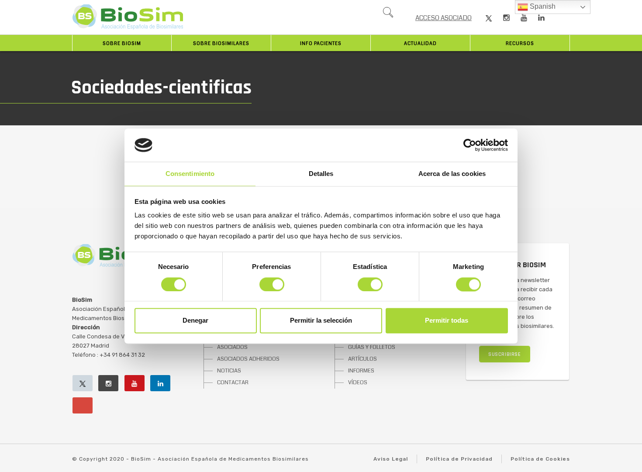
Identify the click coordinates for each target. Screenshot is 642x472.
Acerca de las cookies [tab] (452, 174)
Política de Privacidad (459, 459)
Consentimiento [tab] (190, 174)
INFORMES (361, 371)
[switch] (271, 284)
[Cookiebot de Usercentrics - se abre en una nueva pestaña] (469, 145)
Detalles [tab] (321, 174)
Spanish (542, 6)
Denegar (195, 320)
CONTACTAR (233, 382)
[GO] (387, 14)
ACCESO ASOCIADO (443, 18)
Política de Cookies (540, 459)
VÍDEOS (357, 382)
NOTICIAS (229, 371)
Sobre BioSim (122, 43)
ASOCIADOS (232, 347)
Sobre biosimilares (221, 43)
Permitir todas (446, 320)
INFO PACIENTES (321, 43)
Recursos (520, 43)
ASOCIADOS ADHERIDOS (248, 359)
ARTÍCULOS (362, 359)
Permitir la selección (321, 320)
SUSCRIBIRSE (504, 354)
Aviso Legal (390, 459)
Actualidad (420, 43)
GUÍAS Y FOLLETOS (371, 347)
